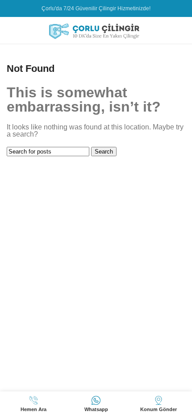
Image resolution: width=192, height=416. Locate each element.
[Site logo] (96, 29)
